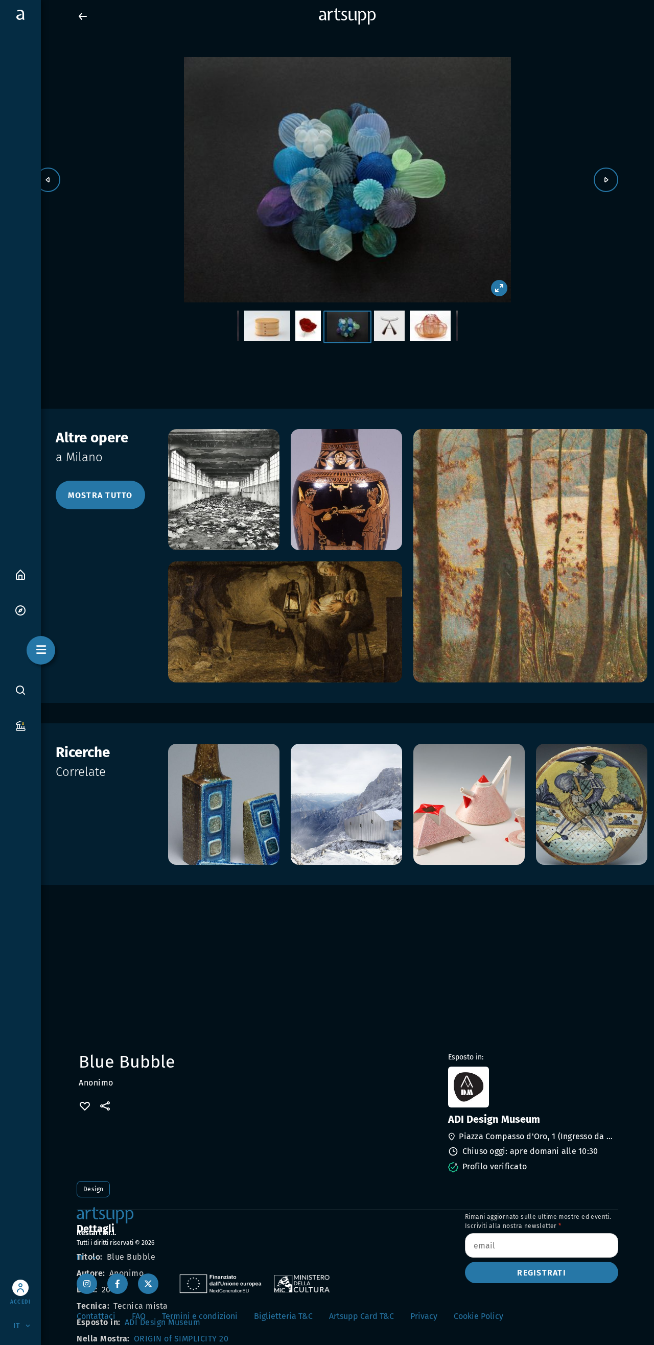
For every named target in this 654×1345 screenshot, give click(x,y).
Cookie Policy (478, 1316)
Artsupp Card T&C (361, 1316)
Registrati (541, 1273)
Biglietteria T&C (283, 1316)
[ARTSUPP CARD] (20, 725)
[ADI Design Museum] (532, 1087)
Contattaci (96, 1316)
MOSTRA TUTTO (100, 495)
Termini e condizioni (200, 1316)
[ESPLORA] (20, 610)
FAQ (139, 1316)
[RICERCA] (20, 690)
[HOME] (20, 574)
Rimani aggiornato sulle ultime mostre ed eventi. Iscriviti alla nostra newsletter (538, 1221)
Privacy (423, 1316)
